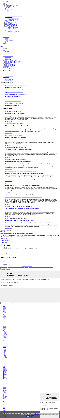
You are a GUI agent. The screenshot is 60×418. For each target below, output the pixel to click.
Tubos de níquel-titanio (9, 23)
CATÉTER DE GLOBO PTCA (14, 31)
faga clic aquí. (36, 414)
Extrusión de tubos (11, 267)
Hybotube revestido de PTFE (10, 22)
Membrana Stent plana (12, 28)
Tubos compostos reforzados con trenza (15, 16)
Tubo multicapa (10, 11)
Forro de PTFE (8, 21)
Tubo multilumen (11, 12)
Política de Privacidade (4, 240)
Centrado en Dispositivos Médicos (11, 5)
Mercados (4, 36)
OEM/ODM (5, 34)
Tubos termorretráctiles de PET (13, 18)
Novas (6, 38)
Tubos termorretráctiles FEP (13, 19)
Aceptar (28, 416)
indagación (7, 121)
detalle (10, 121)
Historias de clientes (9, 40)
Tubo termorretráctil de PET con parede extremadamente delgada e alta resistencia (25, 173)
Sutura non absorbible (12, 29)
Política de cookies (3, 242)
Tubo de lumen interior (40, 267)
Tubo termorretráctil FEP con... (12, 105)
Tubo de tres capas (3, 267)
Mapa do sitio (24, 266)
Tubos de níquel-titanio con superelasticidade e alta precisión (19, 220)
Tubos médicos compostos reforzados (12, 13)
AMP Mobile (29, 266)
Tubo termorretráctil (8, 17)
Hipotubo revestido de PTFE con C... (14, 92)
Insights (6, 41)
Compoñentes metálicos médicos (11, 25)
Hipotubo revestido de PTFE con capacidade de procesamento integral (22, 208)
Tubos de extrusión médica (10, 9)
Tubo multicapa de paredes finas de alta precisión (17, 125)
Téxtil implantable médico (10, 26)
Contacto (4, 43)
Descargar (5, 42)
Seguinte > (3, 230)
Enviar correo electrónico (5, 269)
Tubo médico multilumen (19, 267)
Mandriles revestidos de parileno (11, 24)
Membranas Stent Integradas (13, 27)
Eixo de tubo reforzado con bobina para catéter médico (18, 149)
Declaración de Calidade (9, 6)
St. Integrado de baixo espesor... (12, 96)
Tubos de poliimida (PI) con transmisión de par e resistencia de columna (22, 185)
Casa (4, 3)
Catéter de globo (8, 30)
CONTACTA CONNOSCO (5, 255)
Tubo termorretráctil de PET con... (13, 87)
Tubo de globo (10, 10)
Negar (33, 416)
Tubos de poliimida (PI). (9, 20)
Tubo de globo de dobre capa (30, 267)
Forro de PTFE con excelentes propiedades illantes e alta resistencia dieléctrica (23, 197)
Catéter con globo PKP (12, 33)
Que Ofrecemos (6, 8)
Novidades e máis (6, 37)
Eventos (6, 39)
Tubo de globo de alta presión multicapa (14, 113)
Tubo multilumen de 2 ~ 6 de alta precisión (15, 137)
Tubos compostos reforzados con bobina (15, 14)
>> (5, 230)
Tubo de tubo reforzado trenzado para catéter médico (18, 161)
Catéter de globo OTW (12, 32)
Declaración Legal (3, 238)
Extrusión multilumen (49, 267)
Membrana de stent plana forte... (13, 101)
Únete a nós (7, 7)
